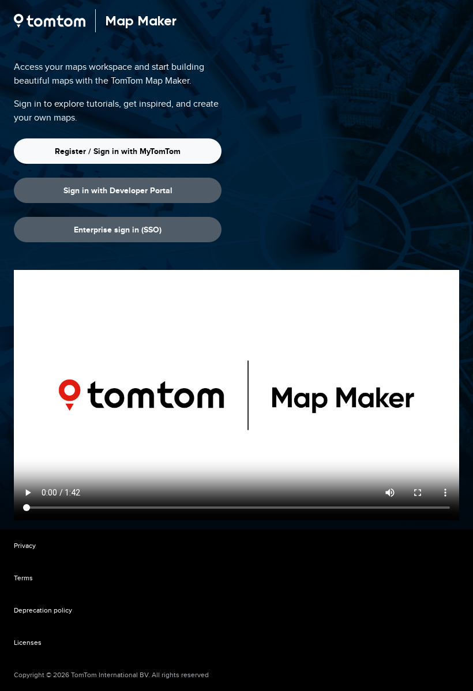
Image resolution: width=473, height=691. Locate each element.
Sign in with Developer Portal (117, 190)
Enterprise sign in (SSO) (118, 229)
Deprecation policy (43, 610)
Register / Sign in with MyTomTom (118, 151)
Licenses (28, 642)
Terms (23, 578)
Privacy (25, 545)
